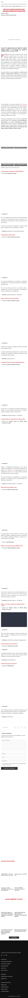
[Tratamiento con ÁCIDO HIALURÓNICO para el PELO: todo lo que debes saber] (7, 882)
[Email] (25, 727)
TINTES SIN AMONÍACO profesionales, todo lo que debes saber (19, 889)
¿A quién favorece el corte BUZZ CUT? (20, 874)
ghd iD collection (23, 104)
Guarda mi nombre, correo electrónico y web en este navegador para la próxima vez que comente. (14, 764)
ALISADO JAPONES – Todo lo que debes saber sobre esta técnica (7, 874)
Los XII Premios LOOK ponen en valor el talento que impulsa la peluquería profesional (6, 931)
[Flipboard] (8, 955)
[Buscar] (26, 2)
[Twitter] (18, 727)
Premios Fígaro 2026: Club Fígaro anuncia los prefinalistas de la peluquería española (20, 914)
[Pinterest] (22, 727)
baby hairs (12, 471)
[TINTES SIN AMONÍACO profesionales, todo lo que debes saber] (20, 882)
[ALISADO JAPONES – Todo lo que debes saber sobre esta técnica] (7, 868)
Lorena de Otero (4, 13)
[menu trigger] (2, 2)
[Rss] (6, 955)
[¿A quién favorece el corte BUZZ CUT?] (20, 868)
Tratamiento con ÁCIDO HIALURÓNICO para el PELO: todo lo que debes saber (7, 889)
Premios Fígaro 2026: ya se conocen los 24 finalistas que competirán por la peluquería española (7, 914)
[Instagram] (4, 955)
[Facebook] (15, 727)
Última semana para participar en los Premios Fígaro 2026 (20, 930)
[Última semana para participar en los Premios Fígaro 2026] (20, 924)
